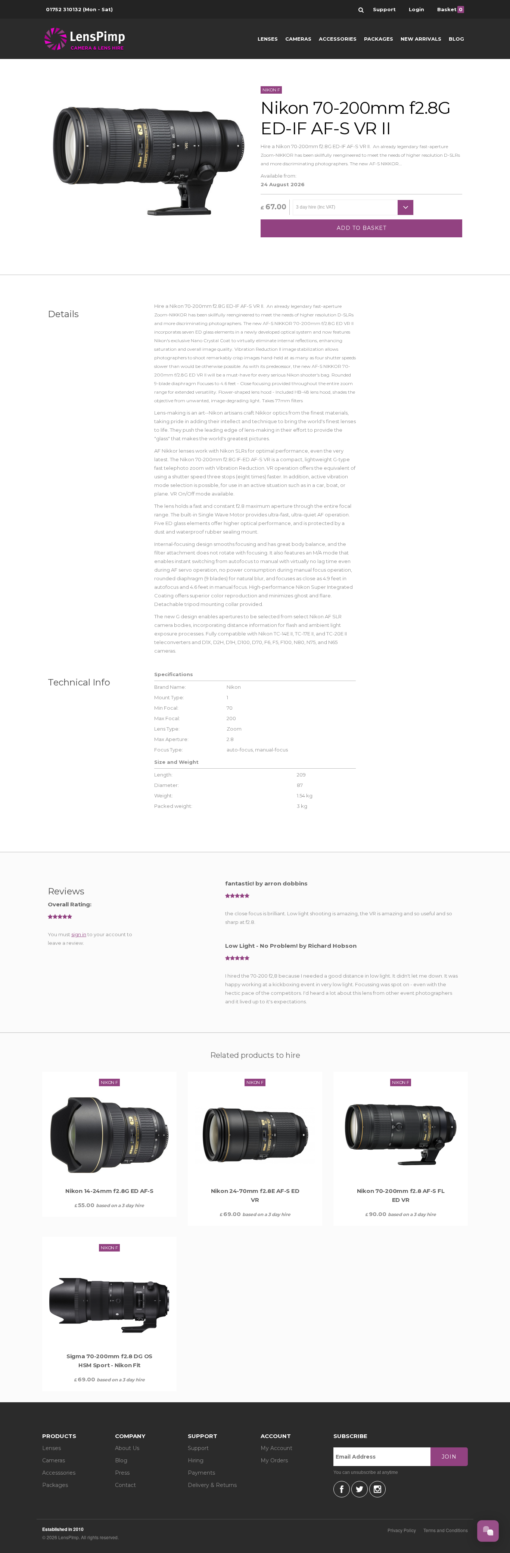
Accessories (338, 39)
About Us (127, 1448)
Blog (456, 39)
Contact (125, 1485)
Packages (378, 39)
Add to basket (361, 228)
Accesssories (58, 1472)
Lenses (268, 39)
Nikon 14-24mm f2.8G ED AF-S (109, 1190)
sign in (78, 934)
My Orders (274, 1460)
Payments (201, 1472)
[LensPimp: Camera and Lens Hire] (89, 38)
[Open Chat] (488, 1531)
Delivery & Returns (212, 1485)
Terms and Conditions (445, 1530)
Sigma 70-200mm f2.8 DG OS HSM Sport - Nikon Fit (109, 1361)
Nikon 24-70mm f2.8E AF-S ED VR (255, 1195)
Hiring (195, 1460)
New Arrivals (421, 39)
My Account (276, 1448)
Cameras (298, 39)
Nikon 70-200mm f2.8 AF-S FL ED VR (401, 1195)
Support (198, 1448)
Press (122, 1472)
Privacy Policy (402, 1530)
